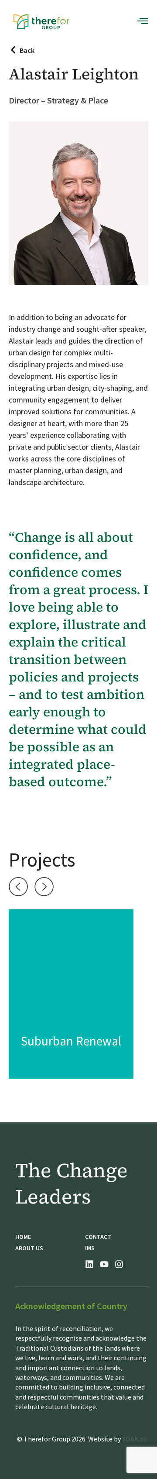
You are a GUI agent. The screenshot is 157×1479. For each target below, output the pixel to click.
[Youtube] (104, 1264)
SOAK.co (134, 1438)
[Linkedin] (89, 1264)
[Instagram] (119, 1264)
